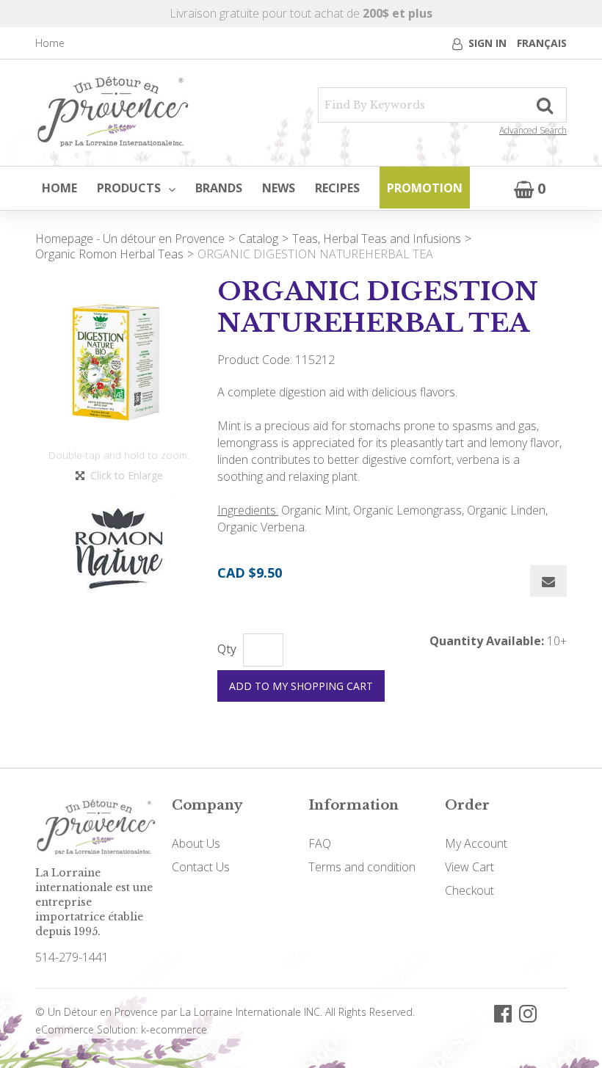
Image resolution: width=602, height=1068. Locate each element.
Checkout (469, 890)
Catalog (258, 238)
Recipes (337, 188)
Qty (226, 649)
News (278, 188)
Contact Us (201, 867)
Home (50, 43)
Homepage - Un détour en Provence (130, 238)
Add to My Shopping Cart (301, 686)
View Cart (469, 867)
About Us (196, 843)
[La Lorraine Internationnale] (113, 112)
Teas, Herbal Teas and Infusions (376, 238)
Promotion (425, 188)
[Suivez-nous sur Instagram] (528, 1013)
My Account (476, 843)
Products (129, 188)
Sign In (487, 43)
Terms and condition (362, 867)
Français (542, 43)
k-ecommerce (174, 1029)
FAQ (319, 843)
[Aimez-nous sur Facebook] (503, 1013)
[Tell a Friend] (548, 581)
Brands (218, 188)
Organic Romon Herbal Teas (109, 254)
